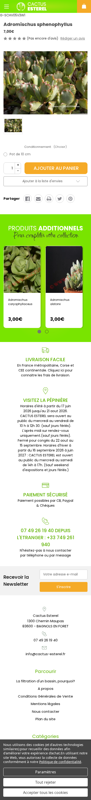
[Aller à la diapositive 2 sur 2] (47, 331)
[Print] (49, 199)
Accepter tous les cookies (45, 792)
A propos (45, 688)
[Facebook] (27, 199)
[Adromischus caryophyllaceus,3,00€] (22, 269)
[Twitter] (59, 199)
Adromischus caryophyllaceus (20, 302)
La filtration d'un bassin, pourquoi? (45, 681)
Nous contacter (45, 711)
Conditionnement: (45, 147)
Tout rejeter (45, 782)
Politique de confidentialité (60, 762)
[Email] (38, 199)
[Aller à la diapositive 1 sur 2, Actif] (39, 331)
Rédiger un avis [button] (72, 38)
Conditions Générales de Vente (45, 696)
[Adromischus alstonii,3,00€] (64, 269)
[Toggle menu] (6, 6)
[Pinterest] (70, 199)
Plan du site (45, 718)
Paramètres (45, 772)
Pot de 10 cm (20, 154)
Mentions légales (45, 703)
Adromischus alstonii (60, 302)
